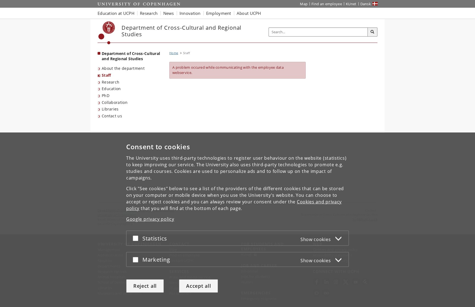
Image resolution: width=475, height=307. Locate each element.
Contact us (112, 115)
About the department (123, 68)
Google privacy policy (150, 219)
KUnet (351, 3)
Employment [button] (218, 13)
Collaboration (115, 102)
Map (304, 3)
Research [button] (149, 13)
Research (110, 82)
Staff (106, 75)
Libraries (110, 109)
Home (173, 53)
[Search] (372, 32)
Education (111, 88)
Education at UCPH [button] (116, 13)
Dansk (365, 3)
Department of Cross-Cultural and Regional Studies (131, 56)
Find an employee (326, 3)
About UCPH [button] (249, 13)
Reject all (145, 286)
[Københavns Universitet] (106, 32)
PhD (105, 95)
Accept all (198, 286)
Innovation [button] (190, 13)
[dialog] (237, 219)
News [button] (168, 13)
